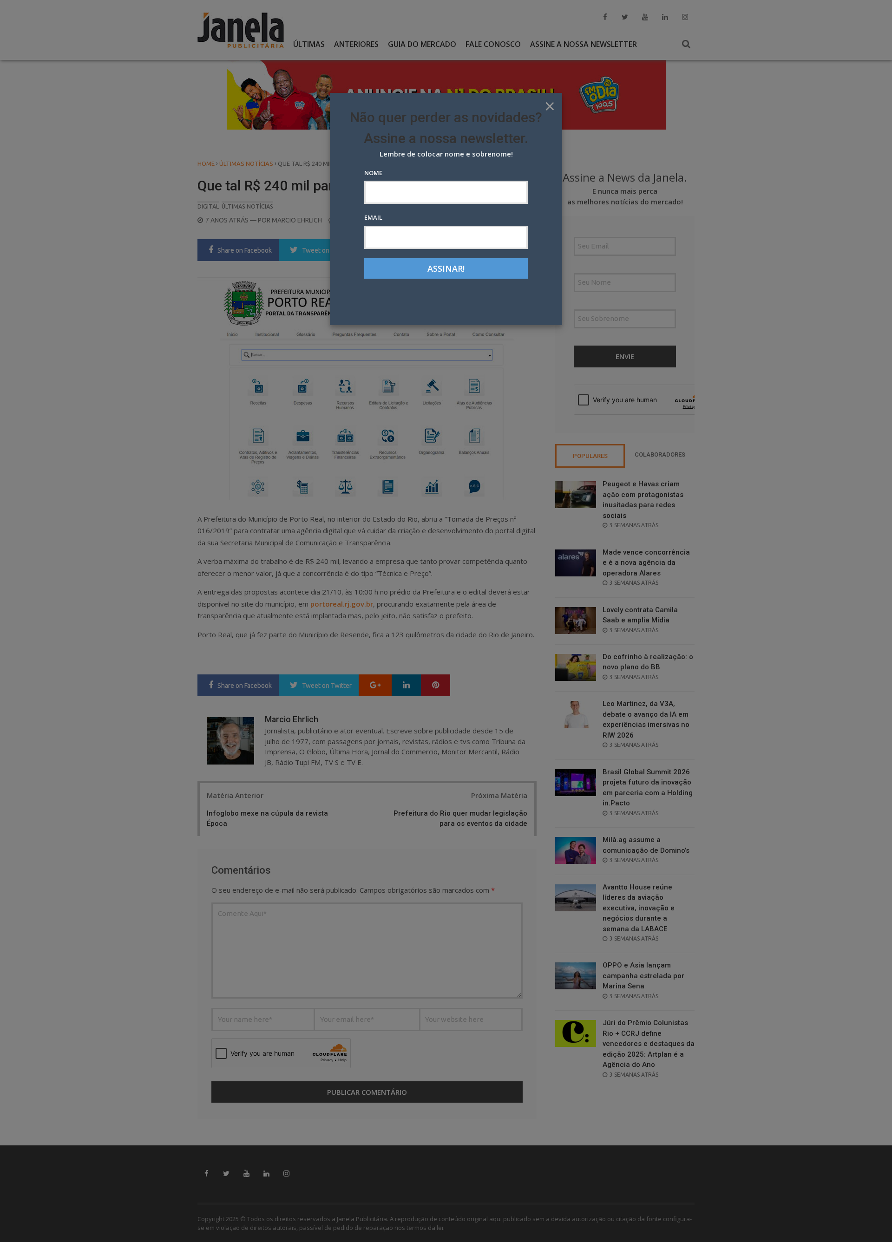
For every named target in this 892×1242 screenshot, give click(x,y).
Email (373, 217)
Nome (373, 173)
